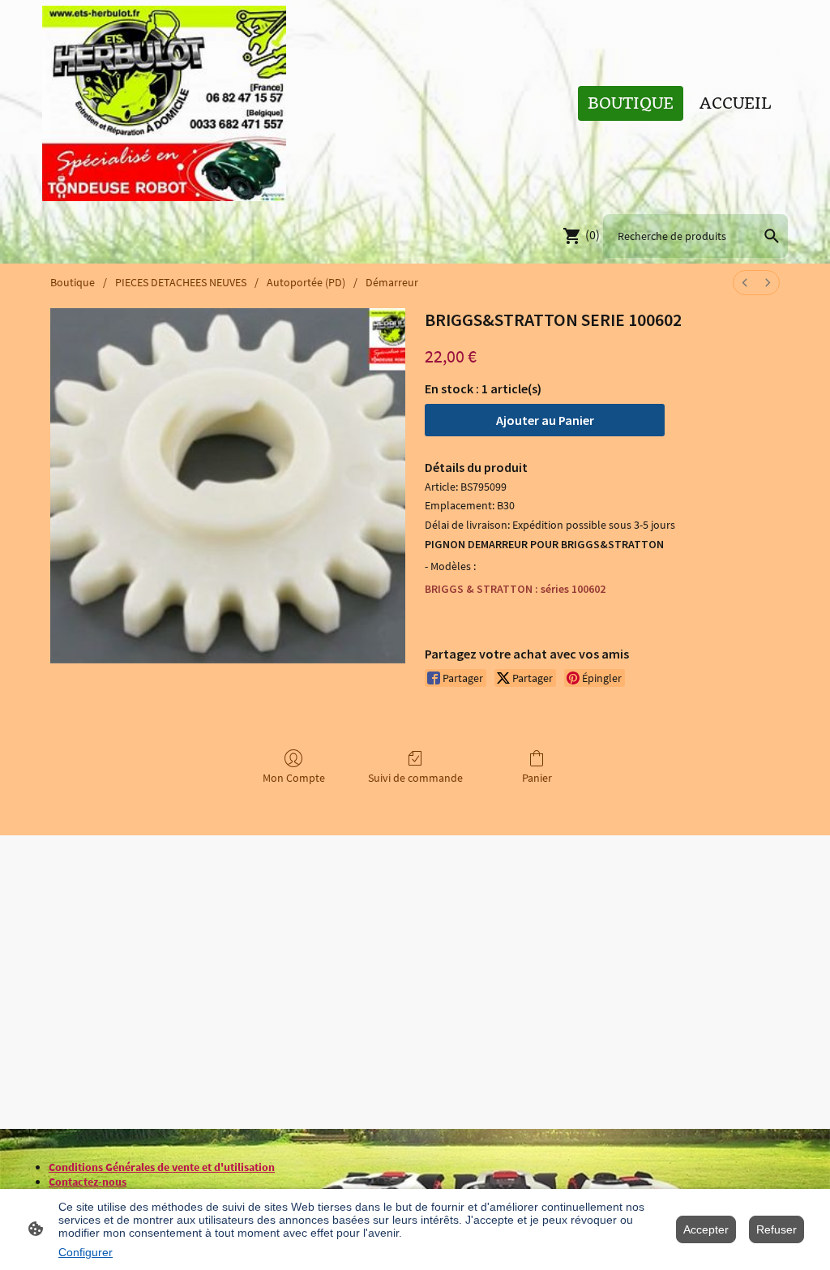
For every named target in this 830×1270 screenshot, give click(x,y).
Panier (537, 777)
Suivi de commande (415, 777)
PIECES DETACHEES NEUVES (180, 282)
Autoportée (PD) (306, 282)
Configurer (85, 1252)
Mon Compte (294, 777)
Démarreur (392, 282)
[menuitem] (745, 282)
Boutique (72, 282)
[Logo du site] (164, 103)
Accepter (706, 1229)
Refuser (776, 1229)
